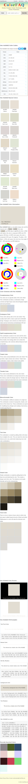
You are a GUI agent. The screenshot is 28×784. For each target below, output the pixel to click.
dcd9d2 (15, 229)
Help (26, 1)
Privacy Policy (6, 778)
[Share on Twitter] (22, 49)
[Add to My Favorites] (19, 49)
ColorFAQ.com (3, 1)
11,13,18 (10, 64)
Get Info (24, 13)
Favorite (15, 1)
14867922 (11, 85)
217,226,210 (11, 58)
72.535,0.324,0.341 (13, 76)
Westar (10, 229)
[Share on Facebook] (25, 49)
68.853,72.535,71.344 (13, 70)
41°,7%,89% (11, 79)
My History (21, 1)
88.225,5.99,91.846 (13, 88)
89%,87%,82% (12, 91)
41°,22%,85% (12, 73)
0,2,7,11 (10, 67)
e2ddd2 (10, 54)
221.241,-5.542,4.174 (13, 94)
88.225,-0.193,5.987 (13, 82)
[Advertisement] (14, 29)
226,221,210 (11, 61)
